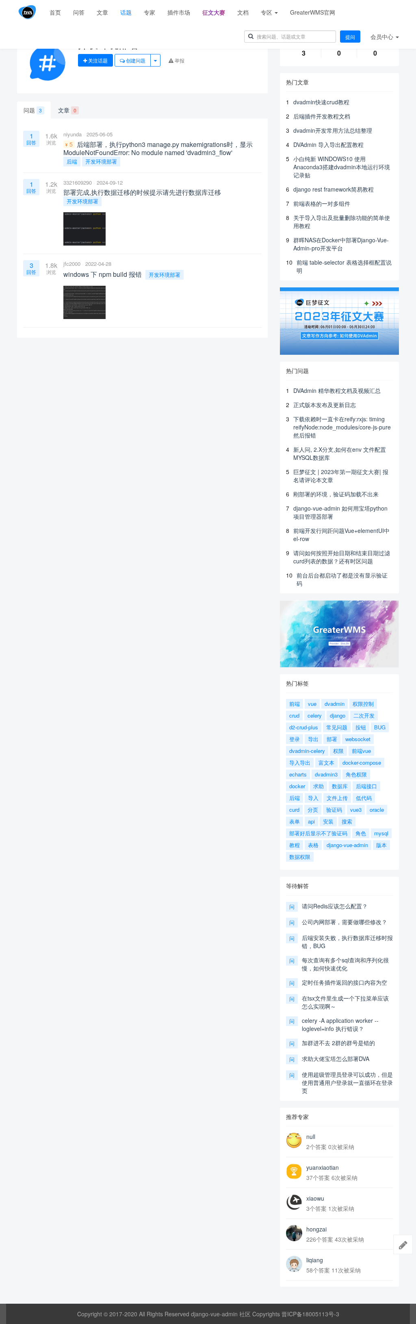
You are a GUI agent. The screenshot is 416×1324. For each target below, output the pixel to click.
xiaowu (315, 1198)
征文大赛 (213, 12)
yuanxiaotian (322, 1167)
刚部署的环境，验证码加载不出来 (336, 494)
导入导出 (299, 762)
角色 (360, 833)
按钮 (360, 727)
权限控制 (363, 703)
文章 (102, 12)
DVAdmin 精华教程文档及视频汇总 (337, 390)
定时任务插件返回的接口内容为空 (344, 982)
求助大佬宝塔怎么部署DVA (335, 1058)
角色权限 (356, 774)
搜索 (347, 821)
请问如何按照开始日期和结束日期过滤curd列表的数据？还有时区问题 (341, 557)
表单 (294, 821)
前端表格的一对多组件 (321, 203)
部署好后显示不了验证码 (318, 833)
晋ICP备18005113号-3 (310, 1314)
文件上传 (337, 798)
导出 (313, 739)
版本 (381, 845)
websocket (357, 739)
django (337, 715)
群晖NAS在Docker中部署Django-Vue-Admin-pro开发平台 (341, 244)
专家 (149, 12)
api (311, 821)
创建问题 (135, 60)
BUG (380, 727)
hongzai (316, 1229)
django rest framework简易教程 (333, 189)
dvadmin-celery (307, 751)
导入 (313, 798)
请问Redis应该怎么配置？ (335, 906)
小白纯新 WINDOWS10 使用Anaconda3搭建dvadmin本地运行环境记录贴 (341, 167)
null (310, 1136)
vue (312, 703)
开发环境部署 (101, 161)
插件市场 (178, 12)
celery (315, 715)
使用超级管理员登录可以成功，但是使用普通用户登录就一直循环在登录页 (347, 1082)
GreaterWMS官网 (312, 12)
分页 (313, 809)
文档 (243, 12)
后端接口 (366, 786)
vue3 (356, 809)
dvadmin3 (326, 774)
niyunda (72, 134)
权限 (338, 751)
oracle (377, 809)
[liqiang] (294, 1264)
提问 (350, 36)
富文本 (326, 762)
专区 (267, 12)
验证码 (334, 809)
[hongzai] (294, 1233)
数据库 (340, 786)
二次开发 (364, 715)
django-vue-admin (347, 845)
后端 (72, 161)
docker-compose (361, 762)
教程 (294, 845)
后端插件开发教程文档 (321, 116)
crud (294, 715)
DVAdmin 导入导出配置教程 (328, 144)
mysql (381, 833)
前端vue (361, 751)
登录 (294, 739)
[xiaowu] (294, 1202)
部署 (332, 739)
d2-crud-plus (303, 727)
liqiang (314, 1260)
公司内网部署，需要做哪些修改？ (344, 922)
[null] (294, 1140)
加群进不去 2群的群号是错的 (338, 1043)
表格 (313, 845)
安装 (328, 821)
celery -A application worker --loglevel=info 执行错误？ (340, 1024)
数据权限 (299, 856)
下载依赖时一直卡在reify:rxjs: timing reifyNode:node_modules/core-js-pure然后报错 (342, 427)
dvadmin (334, 703)
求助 (318, 786)
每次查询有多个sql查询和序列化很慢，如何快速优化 (345, 964)
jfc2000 (71, 263)
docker (297, 786)
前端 (294, 703)
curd (294, 809)
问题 (33, 110)
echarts (298, 774)
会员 (381, 36)
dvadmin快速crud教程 (321, 102)
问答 (78, 12)
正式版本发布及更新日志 (324, 405)
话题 (126, 12)
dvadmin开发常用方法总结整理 (332, 130)
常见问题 (336, 727)
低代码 (364, 798)
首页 (55, 12)
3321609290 (77, 182)
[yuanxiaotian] (294, 1171)
